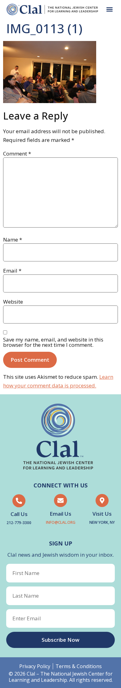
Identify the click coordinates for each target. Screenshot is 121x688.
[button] (109, 9)
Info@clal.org (60, 522)
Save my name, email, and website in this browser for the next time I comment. (53, 342)
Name (12, 239)
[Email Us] (60, 500)
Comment (17, 153)
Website (13, 301)
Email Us (60, 513)
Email (12, 270)
